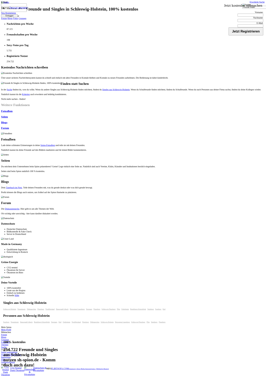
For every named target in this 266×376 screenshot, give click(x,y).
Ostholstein (125, 309)
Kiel (164, 309)
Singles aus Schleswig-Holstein (116, 89)
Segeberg (158, 309)
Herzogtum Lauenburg (77, 309)
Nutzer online (10, 16)
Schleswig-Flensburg (109, 309)
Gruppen (22, 18)
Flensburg (40, 309)
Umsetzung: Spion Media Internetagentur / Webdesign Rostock (89, 369)
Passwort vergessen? (19, 7)
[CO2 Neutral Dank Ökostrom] (5, 375)
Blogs (10, 18)
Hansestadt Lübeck (62, 309)
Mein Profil (6, 330)
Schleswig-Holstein (9, 309)
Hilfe (17, 295)
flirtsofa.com (60, 368)
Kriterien (26, 94)
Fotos (15, 18)
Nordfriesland (50, 309)
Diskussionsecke (12, 209)
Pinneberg (97, 309)
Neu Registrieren (8, 13)
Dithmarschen (31, 309)
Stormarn (89, 309)
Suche (9, 89)
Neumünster (21, 309)
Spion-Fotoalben (47, 145)
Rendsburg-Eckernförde (138, 309)
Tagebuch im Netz (14, 187)
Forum (4, 18)
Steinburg (150, 309)
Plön (118, 309)
